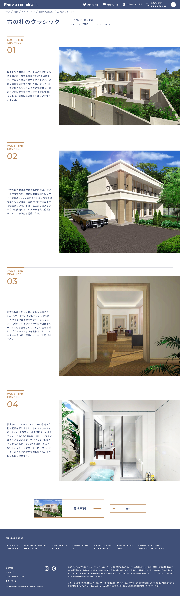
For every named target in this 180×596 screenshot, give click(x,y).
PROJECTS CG (28, 11)
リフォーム (59, 547)
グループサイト (12, 547)
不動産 (125, 547)
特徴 (16, 11)
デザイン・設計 (35, 547)
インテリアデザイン (103, 547)
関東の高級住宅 (46, 11)
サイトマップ (11, 581)
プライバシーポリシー (15, 576)
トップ (7, 11)
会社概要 (9, 568)
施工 (80, 547)
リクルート (10, 572)
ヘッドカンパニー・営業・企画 (151, 547)
